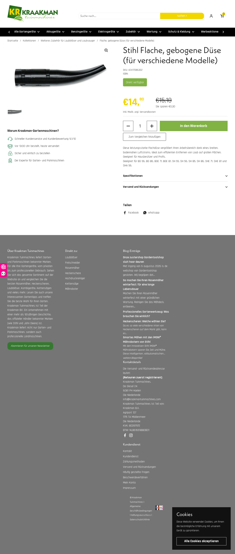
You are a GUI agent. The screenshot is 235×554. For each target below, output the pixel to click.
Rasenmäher (72, 268)
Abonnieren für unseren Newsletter (30, 346)
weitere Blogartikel (132, 358)
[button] (128, 126)
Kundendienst (130, 456)
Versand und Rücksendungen (139, 467)
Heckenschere (73, 273)
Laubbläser (71, 257)
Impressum (129, 488)
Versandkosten (148, 112)
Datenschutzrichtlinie (140, 519)
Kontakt (127, 451)
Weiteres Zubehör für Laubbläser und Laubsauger (68, 40)
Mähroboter (71, 289)
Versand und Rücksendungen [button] (141, 187)
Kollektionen (29, 40)
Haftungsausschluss (141, 515)
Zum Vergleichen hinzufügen (145, 137)
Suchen (181, 16)
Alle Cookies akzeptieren (201, 541)
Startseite (12, 40)
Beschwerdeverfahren (135, 477)
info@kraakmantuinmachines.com (142, 399)
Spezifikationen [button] (133, 176)
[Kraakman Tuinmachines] (32, 13)
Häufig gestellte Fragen (136, 472)
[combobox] (119, 16)
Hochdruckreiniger (75, 278)
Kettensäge (71, 284)
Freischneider (72, 263)
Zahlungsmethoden (134, 462)
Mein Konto (129, 482)
